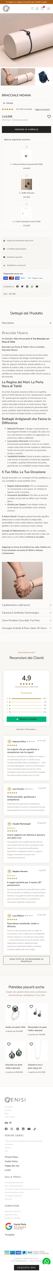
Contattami (9, 1107)
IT (10, 1123)
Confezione (9, 1144)
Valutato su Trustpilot (28, 719)
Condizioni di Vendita (12, 1218)
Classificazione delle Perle (14, 1182)
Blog (6, 1113)
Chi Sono (8, 1110)
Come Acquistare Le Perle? (14, 1192)
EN (6, 1123)
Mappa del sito (12, 1165)
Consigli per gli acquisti (13, 1196)
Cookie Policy (11, 1161)
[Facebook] (6, 1129)
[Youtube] (29, 1129)
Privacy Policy (11, 1157)
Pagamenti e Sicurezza (13, 1211)
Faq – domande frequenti (14, 1186)
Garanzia (8, 1148)
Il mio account (10, 1117)
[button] (17, 286)
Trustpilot (9, 1234)
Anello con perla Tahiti (15, 1027)
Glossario (8, 1199)
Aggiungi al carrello (26, 129)
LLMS (7, 1170)
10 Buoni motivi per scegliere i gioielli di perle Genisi (24, 1141)
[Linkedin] (23, 1129)
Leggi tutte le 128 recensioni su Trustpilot (26, 960)
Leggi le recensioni (42, 109)
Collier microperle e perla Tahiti (27, 221)
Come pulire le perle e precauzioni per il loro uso (22, 1189)
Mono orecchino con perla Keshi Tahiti (28, 164)
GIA (6, 1151)
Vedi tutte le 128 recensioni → (26, 729)
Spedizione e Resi (11, 1215)
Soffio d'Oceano (28, 193)
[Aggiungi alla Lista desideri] (49, 116)
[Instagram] (11, 1129)
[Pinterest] (17, 1129)
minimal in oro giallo (35, 537)
